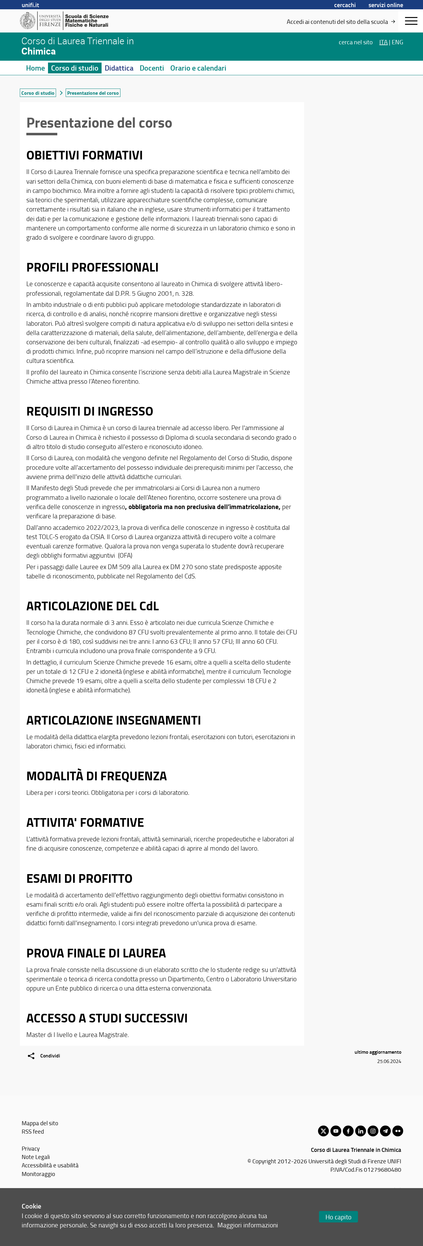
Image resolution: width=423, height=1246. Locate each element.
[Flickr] (397, 1131)
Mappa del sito (40, 1123)
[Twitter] (323, 1131)
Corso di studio (74, 68)
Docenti (152, 68)
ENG (397, 41)
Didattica (119, 68)
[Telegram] (385, 1131)
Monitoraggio (38, 1174)
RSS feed (33, 1131)
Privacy (31, 1148)
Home (35, 68)
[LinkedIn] (360, 1131)
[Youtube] (335, 1131)
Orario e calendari (198, 68)
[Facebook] (348, 1131)
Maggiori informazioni (247, 1224)
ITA (383, 41)
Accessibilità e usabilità (50, 1165)
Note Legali (36, 1156)
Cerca (356, 41)
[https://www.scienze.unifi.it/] (68, 20)
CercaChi (345, 4)
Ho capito (338, 1216)
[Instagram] (373, 1131)
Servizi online (385, 4)
